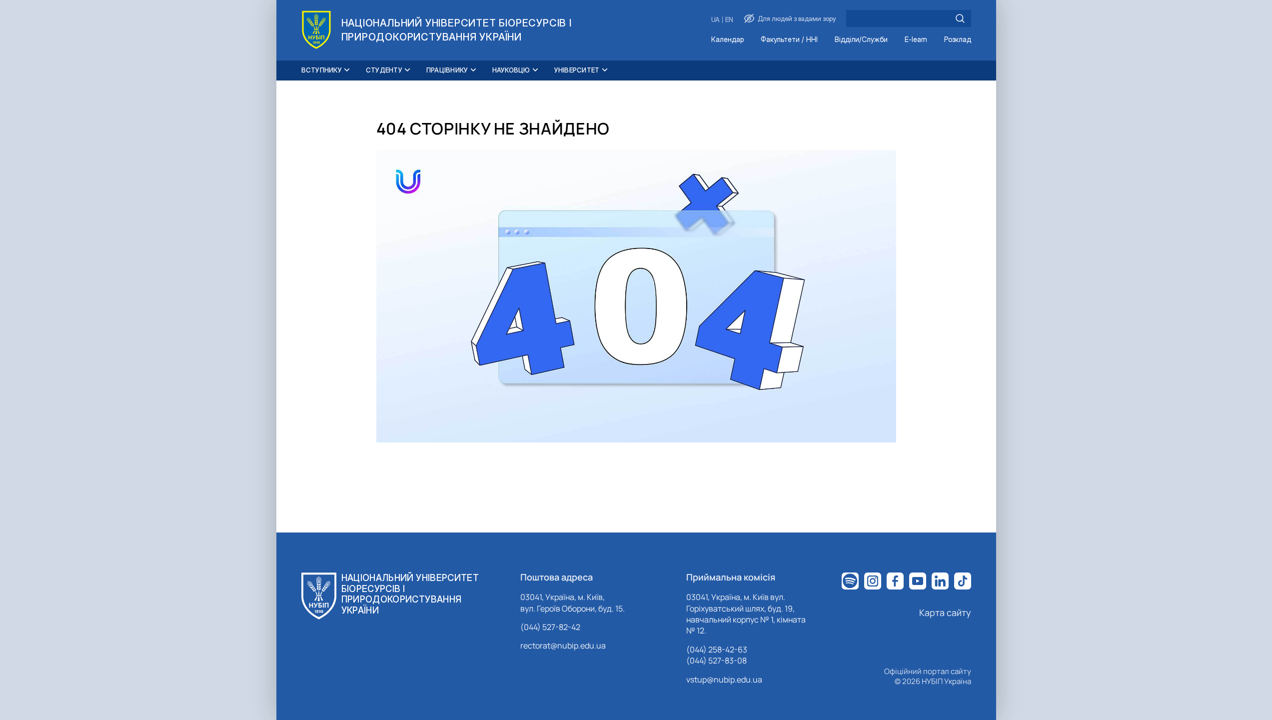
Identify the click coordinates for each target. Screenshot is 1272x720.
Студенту (384, 70)
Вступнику (321, 70)
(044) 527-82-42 (550, 627)
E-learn (916, 40)
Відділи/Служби (861, 40)
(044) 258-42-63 (716, 649)
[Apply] (960, 18)
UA (715, 19)
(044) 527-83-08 (716, 660)
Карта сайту (945, 612)
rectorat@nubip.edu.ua (563, 645)
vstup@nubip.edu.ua (724, 679)
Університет (577, 70)
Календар (727, 40)
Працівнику (447, 70)
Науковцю (511, 70)
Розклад (957, 40)
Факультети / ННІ (789, 40)
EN (729, 19)
